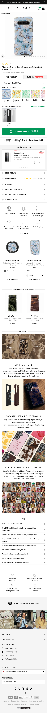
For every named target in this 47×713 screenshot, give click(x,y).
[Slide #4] (31, 56)
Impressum (6, 701)
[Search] (8, 8)
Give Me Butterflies (12, 260)
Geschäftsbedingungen (19, 701)
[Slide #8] (38, 56)
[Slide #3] (29, 56)
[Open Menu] (3, 8)
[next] (44, 2)
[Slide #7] (37, 56)
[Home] (23, 8)
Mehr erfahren (39, 106)
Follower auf (26, 603)
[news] (39, 8)
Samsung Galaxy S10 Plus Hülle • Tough (12, 319)
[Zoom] (3, 56)
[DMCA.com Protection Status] (23, 708)
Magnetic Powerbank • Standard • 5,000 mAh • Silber (34, 264)
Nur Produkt (11, 77)
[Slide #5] (33, 56)
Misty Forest (12, 316)
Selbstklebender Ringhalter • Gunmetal (12, 264)
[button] (11, 64)
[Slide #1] (26, 56)
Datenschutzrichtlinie (36, 701)
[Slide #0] (24, 56)
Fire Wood (34, 316)
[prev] (2, 2)
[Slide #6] (35, 56)
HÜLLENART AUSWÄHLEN (11, 107)
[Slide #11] (44, 56)
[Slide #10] (42, 56)
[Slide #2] (27, 56)
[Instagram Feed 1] (23, 619)
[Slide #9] (40, 56)
